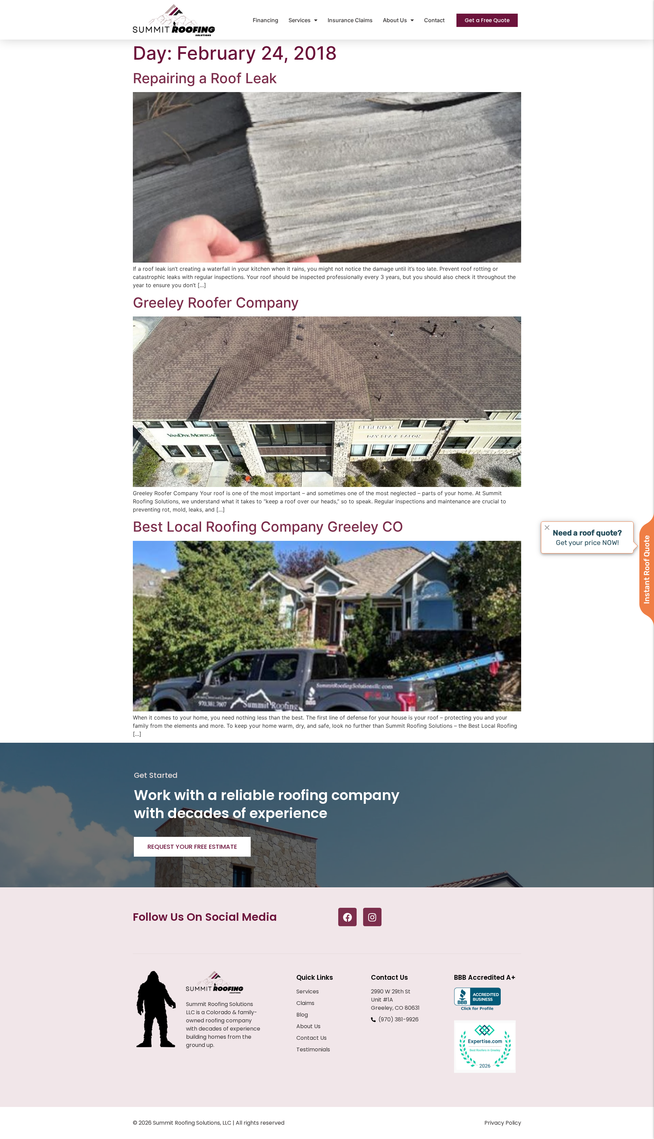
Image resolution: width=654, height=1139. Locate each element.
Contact (434, 20)
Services (300, 20)
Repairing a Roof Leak (205, 78)
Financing (265, 20)
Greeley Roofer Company (216, 302)
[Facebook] (347, 917)
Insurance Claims (350, 20)
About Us (395, 20)
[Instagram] (372, 917)
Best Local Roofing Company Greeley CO (268, 526)
